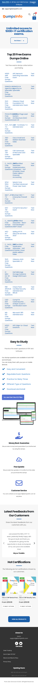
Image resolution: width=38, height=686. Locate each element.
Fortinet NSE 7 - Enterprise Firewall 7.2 (20, 197)
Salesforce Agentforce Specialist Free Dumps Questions (9, 91)
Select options (9, 606)
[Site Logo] (12, 16)
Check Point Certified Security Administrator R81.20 (19, 290)
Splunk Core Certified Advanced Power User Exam (20, 184)
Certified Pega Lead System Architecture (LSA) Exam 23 (20, 117)
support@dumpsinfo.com (19, 638)
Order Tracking (7, 650)
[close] (35, 3)
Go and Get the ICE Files (13, 397)
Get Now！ (18, 41)
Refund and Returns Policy (10, 658)
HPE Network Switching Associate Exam (20, 75)
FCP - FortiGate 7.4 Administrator (20, 126)
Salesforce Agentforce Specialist (17, 88)
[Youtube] (20, 643)
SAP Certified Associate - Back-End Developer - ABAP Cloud (20, 224)
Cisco (3, 596)
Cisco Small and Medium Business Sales (19, 140)
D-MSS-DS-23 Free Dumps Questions (8, 277)
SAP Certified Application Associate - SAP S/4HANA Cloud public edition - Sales (19, 249)
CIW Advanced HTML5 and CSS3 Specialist (19, 153)
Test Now (32, 74)
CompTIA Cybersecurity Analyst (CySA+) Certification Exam (20, 303)
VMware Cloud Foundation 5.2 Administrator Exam (20, 103)
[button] (29, 14)
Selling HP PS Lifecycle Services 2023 (19, 233)
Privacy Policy (7, 661)
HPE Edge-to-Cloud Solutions (20, 326)
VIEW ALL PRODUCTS (19, 619)
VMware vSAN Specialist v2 (18, 260)
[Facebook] (16, 643)
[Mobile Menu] (34, 18)
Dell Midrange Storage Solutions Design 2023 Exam (19, 274)
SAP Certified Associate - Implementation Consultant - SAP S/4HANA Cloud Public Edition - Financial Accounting (19, 170)
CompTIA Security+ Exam (20, 209)
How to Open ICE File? (9, 654)
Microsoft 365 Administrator (18, 313)
